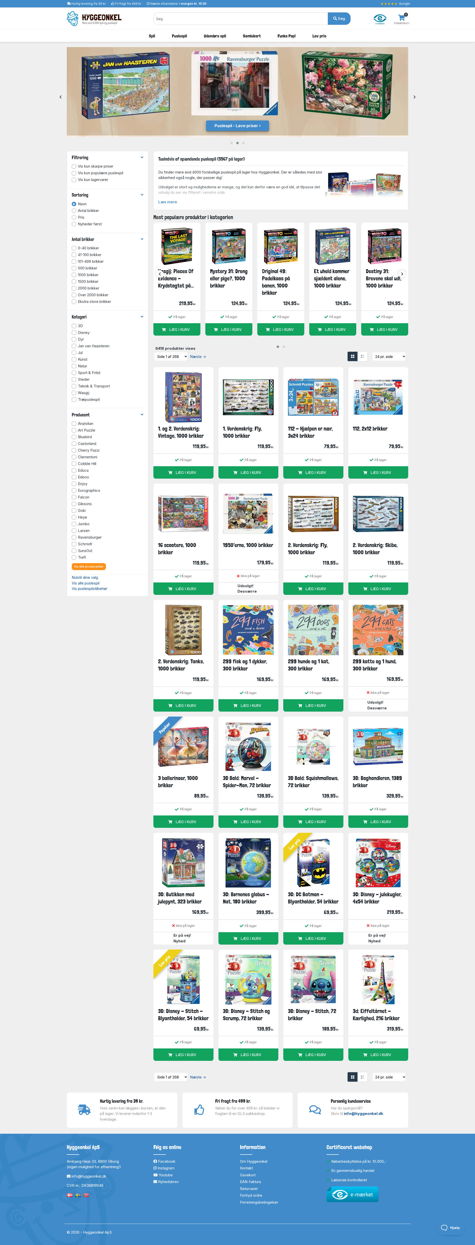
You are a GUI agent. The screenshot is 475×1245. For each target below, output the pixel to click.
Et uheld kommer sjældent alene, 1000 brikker (331, 278)
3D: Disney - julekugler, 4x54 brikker (377, 898)
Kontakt (246, 1168)
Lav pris (319, 35)
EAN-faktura (250, 1181)
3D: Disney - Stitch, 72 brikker (312, 1014)
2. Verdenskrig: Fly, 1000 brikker (308, 548)
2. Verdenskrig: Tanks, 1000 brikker (181, 665)
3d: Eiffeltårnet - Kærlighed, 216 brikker (376, 1014)
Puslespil (179, 35)
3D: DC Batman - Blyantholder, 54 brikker (313, 898)
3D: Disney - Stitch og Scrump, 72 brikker (246, 1014)
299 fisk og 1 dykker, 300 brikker (245, 665)
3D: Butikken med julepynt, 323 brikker (180, 898)
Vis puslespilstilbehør (89, 588)
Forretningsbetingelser (259, 1202)
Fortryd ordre (251, 1195)
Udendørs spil (215, 35)
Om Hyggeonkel (253, 1161)
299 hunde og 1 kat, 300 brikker (308, 665)
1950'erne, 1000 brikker (248, 545)
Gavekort (248, 1175)
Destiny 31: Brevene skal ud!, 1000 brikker (383, 278)
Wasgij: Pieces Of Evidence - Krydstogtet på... (176, 278)
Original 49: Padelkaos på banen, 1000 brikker (276, 282)
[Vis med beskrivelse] (362, 356)
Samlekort (252, 35)
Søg (341, 18)
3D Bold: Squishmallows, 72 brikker (313, 781)
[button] (232, 143)
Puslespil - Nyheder (236, 125)
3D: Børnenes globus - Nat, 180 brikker (246, 898)
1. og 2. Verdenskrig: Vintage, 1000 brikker (181, 432)
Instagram (165, 1168)
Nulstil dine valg (85, 577)
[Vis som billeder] (352, 356)
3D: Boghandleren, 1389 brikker (377, 781)
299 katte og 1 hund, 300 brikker (374, 665)
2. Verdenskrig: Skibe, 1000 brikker (375, 548)
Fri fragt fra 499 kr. (128, 3)
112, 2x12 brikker (370, 428)
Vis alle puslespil (85, 583)
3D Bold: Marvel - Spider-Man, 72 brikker (247, 781)
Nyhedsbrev (168, 1181)
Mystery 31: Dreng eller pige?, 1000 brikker (229, 278)
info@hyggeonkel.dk (363, 1113)
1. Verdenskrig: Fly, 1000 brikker (242, 432)
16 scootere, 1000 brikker (177, 548)
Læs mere (167, 202)
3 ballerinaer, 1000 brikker (178, 781)
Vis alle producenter (89, 566)
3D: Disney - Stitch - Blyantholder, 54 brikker (183, 1014)
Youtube (165, 1175)
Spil (152, 35)
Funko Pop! (287, 35)
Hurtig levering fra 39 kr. (88, 3)
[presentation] (60, 97)
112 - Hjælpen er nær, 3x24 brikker (310, 432)
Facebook (166, 1161)
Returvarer (249, 1188)
